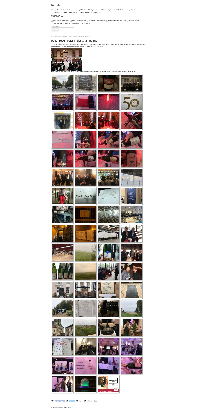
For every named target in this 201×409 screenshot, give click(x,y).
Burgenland (56, 10)
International (57, 12)
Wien (64, 10)
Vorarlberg (126, 10)
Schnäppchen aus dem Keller (117, 21)
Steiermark (96, 10)
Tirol (119, 10)
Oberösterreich (85, 10)
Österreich (135, 10)
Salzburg (112, 10)
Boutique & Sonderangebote (96, 21)
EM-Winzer (96, 12)
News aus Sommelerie (79, 21)
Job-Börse (75, 23)
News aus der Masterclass (61, 21)
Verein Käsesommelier (70, 12)
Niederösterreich (73, 10)
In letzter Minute (133, 21)
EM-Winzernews (86, 23)
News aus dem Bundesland (61, 23)
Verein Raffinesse (84, 12)
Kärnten (104, 10)
